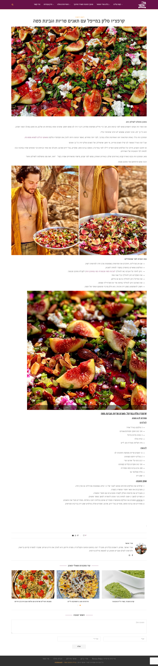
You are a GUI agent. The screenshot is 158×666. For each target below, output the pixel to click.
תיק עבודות (48, 4)
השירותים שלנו (63, 4)
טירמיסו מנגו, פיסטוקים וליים (79, 601)
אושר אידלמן (71, 659)
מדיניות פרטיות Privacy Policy (104, 659)
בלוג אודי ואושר (102, 4)
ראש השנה (79, 17)
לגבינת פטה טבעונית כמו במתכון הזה (100, 271)
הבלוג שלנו (57, 659)
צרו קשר (37, 4)
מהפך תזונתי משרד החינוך (83, 4)
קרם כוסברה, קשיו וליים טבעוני (124, 601)
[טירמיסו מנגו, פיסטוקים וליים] (79, 584)
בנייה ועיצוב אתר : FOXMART (65, 662)
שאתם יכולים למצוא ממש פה (36, 137)
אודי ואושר (129, 543)
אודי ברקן (84, 659)
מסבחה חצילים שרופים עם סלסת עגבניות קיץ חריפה (33, 601)
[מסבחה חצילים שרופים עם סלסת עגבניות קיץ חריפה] (33, 584)
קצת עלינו (117, 4)
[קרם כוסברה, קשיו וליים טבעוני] (124, 584)
